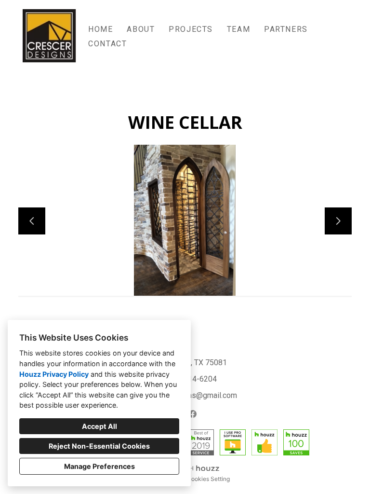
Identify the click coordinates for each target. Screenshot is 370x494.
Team (238, 29)
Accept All (99, 426)
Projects (191, 29)
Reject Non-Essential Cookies (99, 446)
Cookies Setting (208, 478)
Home (100, 29)
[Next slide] (338, 220)
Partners (286, 29)
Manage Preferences (99, 466)
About (141, 29)
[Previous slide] (31, 220)
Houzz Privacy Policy (54, 374)
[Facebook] (192, 414)
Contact (107, 43)
